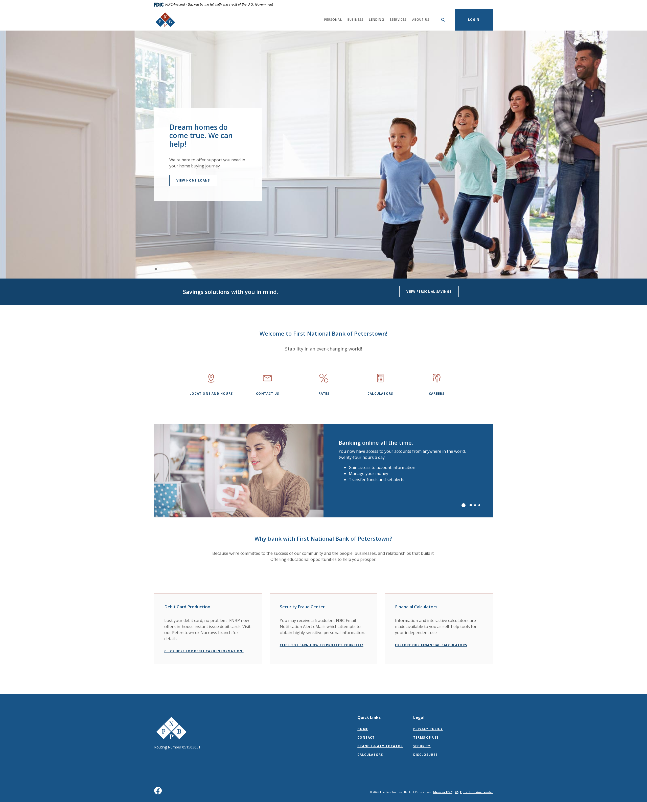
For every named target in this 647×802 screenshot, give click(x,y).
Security (422, 746)
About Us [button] (421, 19)
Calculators (380, 393)
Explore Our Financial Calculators (431, 645)
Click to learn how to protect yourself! (321, 645)
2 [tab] (168, 269)
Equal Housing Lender (476, 792)
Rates (324, 393)
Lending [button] (376, 19)
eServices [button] (398, 19)
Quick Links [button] (369, 717)
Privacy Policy (428, 729)
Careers (436, 393)
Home (362, 729)
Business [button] (356, 19)
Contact (366, 737)
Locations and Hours (211, 393)
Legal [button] (419, 717)
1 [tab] (163, 269)
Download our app (195, 183)
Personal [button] (333, 19)
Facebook (159, 792)
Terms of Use (426, 737)
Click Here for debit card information (204, 651)
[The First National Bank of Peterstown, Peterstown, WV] (165, 20)
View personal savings (428, 291)
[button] (208, 604)
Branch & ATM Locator (380, 746)
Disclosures (425, 755)
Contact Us (267, 393)
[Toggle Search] (443, 20)
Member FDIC (442, 792)
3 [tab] (172, 269)
